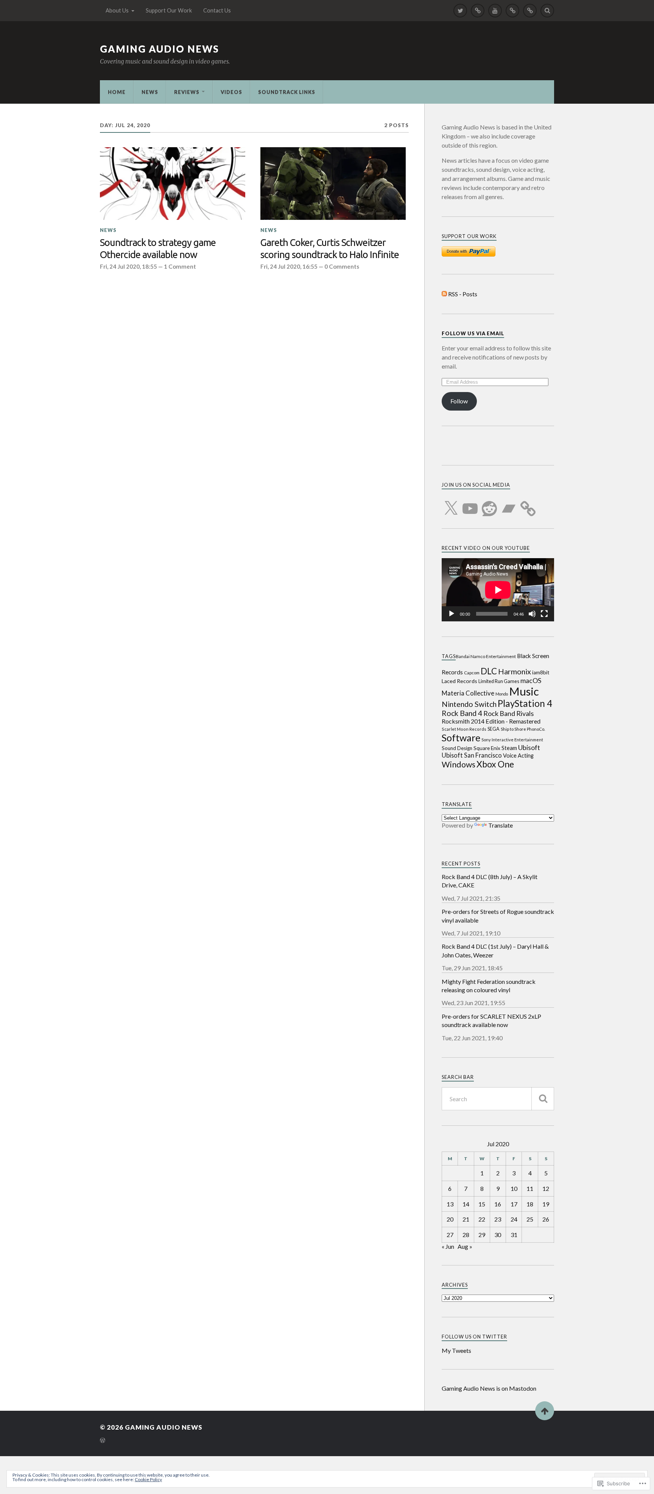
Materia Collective (468, 693)
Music (524, 691)
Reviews (186, 92)
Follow (459, 401)
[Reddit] (489, 504)
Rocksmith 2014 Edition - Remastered (491, 721)
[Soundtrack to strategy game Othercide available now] (172, 183)
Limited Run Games (498, 681)
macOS (530, 680)
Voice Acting (518, 755)
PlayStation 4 (525, 703)
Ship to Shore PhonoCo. (523, 729)
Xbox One (495, 764)
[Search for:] (498, 1098)
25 (529, 1219)
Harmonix (514, 671)
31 (514, 1234)
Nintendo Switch (469, 704)
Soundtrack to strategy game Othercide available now (158, 248)
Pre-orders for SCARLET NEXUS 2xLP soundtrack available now (491, 1020)
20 (450, 1219)
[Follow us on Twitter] (460, 10)
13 (450, 1204)
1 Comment (180, 266)
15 (481, 1204)
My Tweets (456, 1350)
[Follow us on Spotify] (512, 10)
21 (465, 1219)
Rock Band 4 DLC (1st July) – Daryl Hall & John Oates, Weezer (495, 950)
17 (514, 1204)
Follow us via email (473, 333)
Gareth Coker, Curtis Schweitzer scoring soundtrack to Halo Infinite (329, 248)
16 (497, 1204)
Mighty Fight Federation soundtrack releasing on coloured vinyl (489, 985)
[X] (451, 504)
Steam (509, 748)
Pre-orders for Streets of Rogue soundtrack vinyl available (498, 915)
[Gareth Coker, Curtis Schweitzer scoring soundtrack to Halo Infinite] (333, 183)
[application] (498, 589)
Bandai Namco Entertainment (486, 656)
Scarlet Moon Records (464, 729)
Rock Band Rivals (508, 713)
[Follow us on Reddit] (530, 10)
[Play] (451, 614)
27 (450, 1234)
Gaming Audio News (159, 48)
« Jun (448, 1246)
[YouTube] (470, 504)
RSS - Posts (462, 293)
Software (461, 737)
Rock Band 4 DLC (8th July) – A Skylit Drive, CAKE (489, 881)
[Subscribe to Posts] (444, 293)
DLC (489, 671)
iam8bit (541, 672)
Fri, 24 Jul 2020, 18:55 (128, 266)
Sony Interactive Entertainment (512, 739)
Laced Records (459, 681)
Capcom (472, 672)
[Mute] (532, 614)
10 (514, 1188)
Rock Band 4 (462, 713)
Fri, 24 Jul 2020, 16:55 (289, 266)
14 (465, 1204)
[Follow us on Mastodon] (477, 10)
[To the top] (544, 1410)
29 (481, 1234)
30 (497, 1234)
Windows (458, 764)
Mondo (501, 693)
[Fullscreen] (544, 614)
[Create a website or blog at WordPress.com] (102, 1441)
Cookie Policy (148, 1479)
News (150, 92)
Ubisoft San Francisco (472, 755)
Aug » (465, 1246)
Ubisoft (529, 747)
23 (497, 1219)
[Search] (547, 10)
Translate (500, 825)
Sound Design (457, 748)
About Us (117, 10)
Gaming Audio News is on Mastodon (489, 1388)
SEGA (493, 729)
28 (465, 1234)
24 (514, 1219)
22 (481, 1219)
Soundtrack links (286, 92)
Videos (231, 92)
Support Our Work (169, 10)
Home (117, 92)
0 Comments (341, 266)
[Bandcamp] (509, 504)
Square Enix (486, 748)
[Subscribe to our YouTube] (495, 10)
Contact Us (217, 10)
